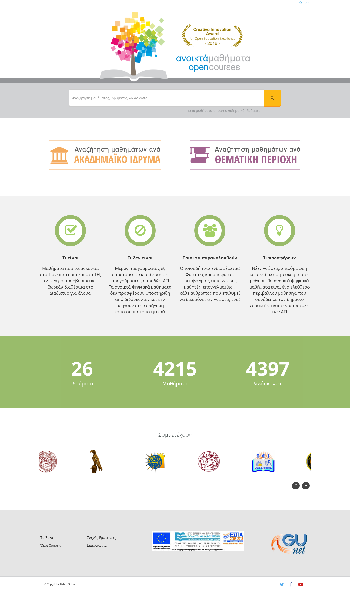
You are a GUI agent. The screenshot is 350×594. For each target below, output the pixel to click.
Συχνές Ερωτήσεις (101, 537)
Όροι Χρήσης (50, 545)
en (307, 2)
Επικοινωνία (97, 545)
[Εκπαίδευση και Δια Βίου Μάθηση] (198, 541)
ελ (300, 2)
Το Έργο (46, 537)
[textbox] (166, 97)
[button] (272, 98)
